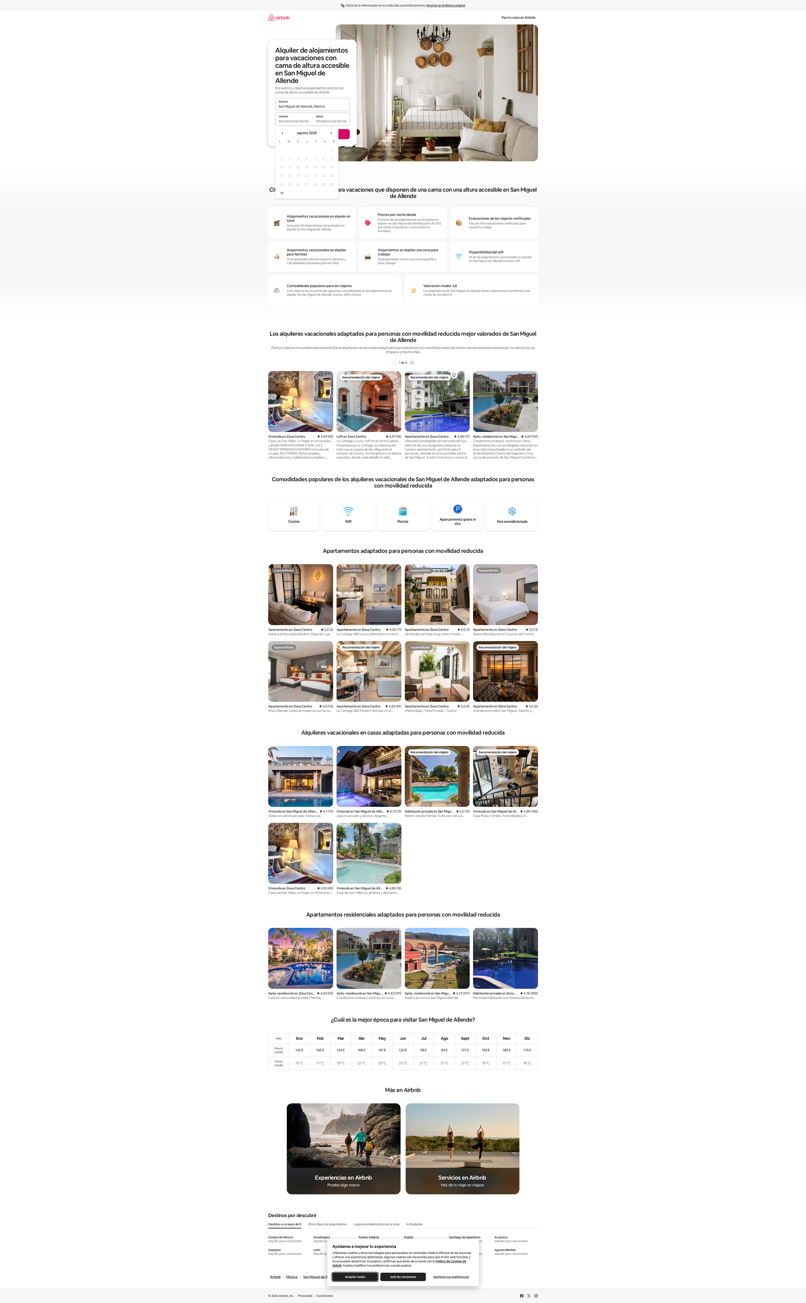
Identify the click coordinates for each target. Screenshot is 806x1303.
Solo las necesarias (403, 1277)
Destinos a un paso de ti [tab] (284, 1224)
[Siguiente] (412, 362)
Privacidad (305, 1296)
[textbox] (294, 121)
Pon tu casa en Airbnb (518, 17)
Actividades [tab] (414, 1224)
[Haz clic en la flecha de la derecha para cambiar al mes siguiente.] (331, 133)
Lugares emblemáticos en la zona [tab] (376, 1224)
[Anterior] (394, 362)
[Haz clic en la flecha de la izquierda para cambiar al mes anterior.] (282, 133)
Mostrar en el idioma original (445, 5)
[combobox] (312, 106)
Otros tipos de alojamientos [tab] (327, 1224)
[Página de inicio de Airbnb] (279, 17)
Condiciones (324, 1296)
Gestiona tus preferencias (451, 1277)
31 (281, 193)
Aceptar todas (355, 1277)
